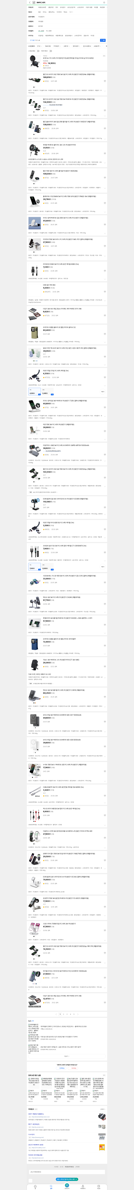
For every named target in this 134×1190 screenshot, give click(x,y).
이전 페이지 (56, 1014)
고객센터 (77, 1167)
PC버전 (56, 1167)
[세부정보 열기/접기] (103, 1172)
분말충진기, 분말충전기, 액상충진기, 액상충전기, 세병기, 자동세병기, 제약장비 (48, 1140)
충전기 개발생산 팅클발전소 (36, 1114)
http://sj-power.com (37, 1127)
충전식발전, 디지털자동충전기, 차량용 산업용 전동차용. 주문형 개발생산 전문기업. (49, 1119)
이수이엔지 (31, 1134)
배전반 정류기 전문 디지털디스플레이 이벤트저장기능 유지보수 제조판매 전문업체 (49, 1130)
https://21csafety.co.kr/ (38, 1147)
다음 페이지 (78, 1014)
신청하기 (102, 1109)
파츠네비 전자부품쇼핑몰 (35, 1155)
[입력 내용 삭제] (104, 2)
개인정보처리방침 (69, 1167)
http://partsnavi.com (38, 1158)
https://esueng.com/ (38, 1137)
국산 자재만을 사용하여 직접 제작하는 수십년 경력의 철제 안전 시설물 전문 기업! (48, 1150)
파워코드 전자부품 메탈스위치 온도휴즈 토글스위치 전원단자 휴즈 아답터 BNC (48, 1161)
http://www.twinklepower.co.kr (41, 1117)
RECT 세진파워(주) (33, 1124)
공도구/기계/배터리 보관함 (35, 1145)
